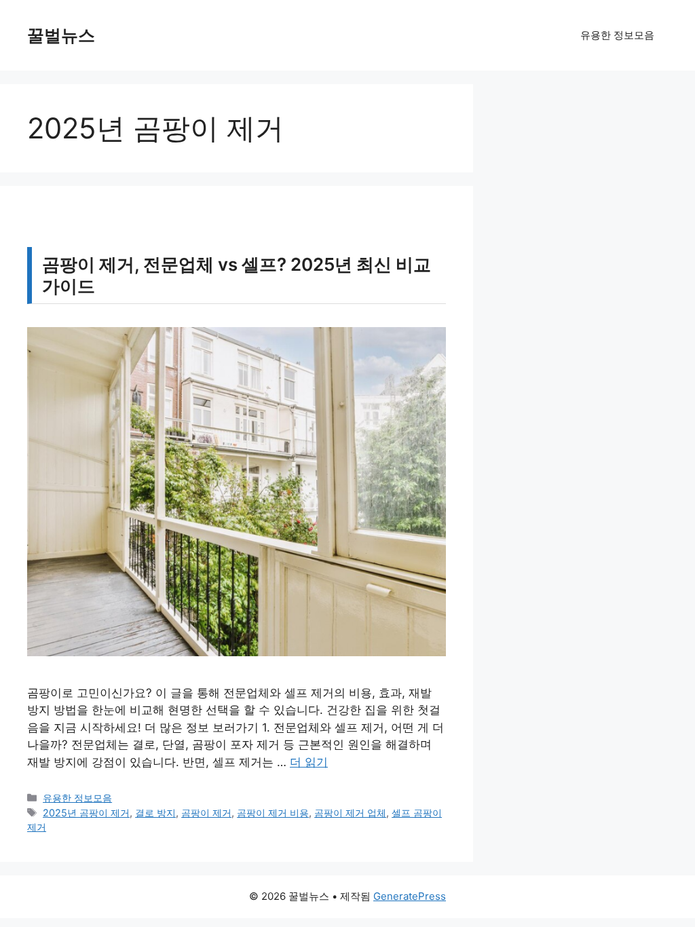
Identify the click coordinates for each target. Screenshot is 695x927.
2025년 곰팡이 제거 (86, 812)
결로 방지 (155, 812)
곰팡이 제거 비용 (273, 812)
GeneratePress (409, 896)
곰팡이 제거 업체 (350, 812)
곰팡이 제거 (206, 812)
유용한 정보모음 (617, 35)
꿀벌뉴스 (61, 35)
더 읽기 (309, 762)
